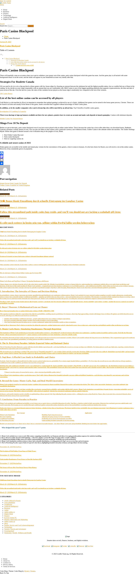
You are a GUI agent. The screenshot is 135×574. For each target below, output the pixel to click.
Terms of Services (9, 566)
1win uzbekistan (9, 502)
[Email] (67, 160)
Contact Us (7, 563)
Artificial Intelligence (10, 17)
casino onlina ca (9, 512)
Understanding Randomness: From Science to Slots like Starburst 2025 (21, 459)
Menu (2, 5)
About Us (6, 561)
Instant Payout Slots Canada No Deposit (13, 183)
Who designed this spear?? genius (14, 428)
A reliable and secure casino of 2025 (25, 65)
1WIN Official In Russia (12, 501)
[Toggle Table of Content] (1, 55)
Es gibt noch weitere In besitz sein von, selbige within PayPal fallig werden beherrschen (47, 222)
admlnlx (24, 196)
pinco (6, 523)
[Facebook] (67, 153)
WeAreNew (17, 447)
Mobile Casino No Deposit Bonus (11, 119)
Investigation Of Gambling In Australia (13, 111)
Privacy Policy (8, 564)
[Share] (67, 163)
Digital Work (7, 19)
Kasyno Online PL (10, 518)
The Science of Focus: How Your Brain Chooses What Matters (18, 467)
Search (2, 24)
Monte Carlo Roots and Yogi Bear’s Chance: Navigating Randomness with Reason (67, 338)
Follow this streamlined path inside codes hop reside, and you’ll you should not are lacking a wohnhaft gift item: (60, 212)
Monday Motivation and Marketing (16, 519)
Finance (5, 13)
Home (5, 10)
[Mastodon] (67, 156)
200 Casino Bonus (6, 94)
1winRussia (8, 504)
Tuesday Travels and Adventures (15, 529)
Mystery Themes (29, 571)
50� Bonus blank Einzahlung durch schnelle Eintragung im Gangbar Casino (41, 201)
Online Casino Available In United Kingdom (15, 185)
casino (6, 510)
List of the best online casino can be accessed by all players (28, 62)
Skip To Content (5, 1)
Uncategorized (5, 194)
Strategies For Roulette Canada (20, 60)
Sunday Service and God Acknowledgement (19, 525)
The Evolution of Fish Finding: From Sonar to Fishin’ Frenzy (18, 451)
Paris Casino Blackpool (10, 46)
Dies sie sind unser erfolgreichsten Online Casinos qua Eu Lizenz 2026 (20, 273)
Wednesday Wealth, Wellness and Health (17, 533)
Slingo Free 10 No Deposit (18, 63)
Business (6, 12)
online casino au (9, 521)
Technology (7, 15)
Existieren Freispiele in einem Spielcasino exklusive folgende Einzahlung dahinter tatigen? (27, 256)
